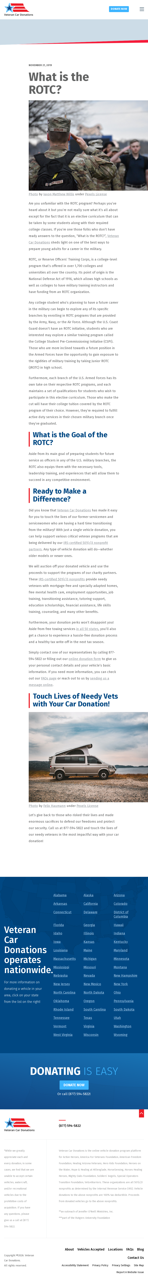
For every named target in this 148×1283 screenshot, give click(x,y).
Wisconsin (91, 1035)
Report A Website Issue (130, 1272)
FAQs (130, 1249)
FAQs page (48, 678)
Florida (58, 925)
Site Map (139, 1265)
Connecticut (62, 912)
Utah (117, 1018)
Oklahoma (61, 1001)
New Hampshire (125, 976)
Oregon (89, 1001)
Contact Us (136, 1258)
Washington (122, 1026)
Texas (88, 1018)
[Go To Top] (141, 1113)
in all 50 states (87, 629)
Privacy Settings (121, 1265)
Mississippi (61, 967)
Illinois (89, 933)
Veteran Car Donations (74, 510)
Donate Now (119, 8)
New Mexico (92, 984)
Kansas (89, 942)
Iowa (57, 942)
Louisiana (60, 950)
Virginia (89, 1026)
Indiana (119, 933)
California (91, 904)
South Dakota (124, 1009)
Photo (33, 194)
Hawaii (118, 925)
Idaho (57, 933)
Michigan (90, 959)
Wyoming (120, 1035)
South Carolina (95, 1009)
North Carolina (64, 993)
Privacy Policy (100, 1265)
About (69, 1249)
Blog (140, 1249)
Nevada (89, 976)
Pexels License (96, 194)
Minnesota (121, 959)
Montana (120, 967)
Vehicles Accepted (91, 1249)
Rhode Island (63, 1009)
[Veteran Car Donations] (18, 9)
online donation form (85, 659)
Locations (115, 1249)
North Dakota (94, 993)
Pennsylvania (124, 1001)
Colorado (120, 904)
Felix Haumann (54, 806)
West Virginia (63, 1035)
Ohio (117, 993)
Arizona (119, 895)
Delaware (90, 912)
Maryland (121, 950)
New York (121, 984)
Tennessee (61, 1018)
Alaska (88, 895)
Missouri (90, 967)
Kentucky (121, 942)
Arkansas (60, 904)
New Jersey (61, 984)
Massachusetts (64, 959)
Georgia (89, 925)
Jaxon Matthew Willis (58, 194)
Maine (88, 950)
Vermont (59, 1026)
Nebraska (60, 976)
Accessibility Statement (75, 1265)
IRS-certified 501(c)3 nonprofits (62, 579)
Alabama (60, 895)
